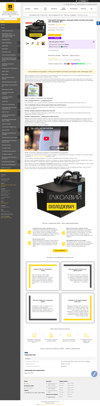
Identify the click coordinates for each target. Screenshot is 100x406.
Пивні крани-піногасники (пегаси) (8, 78)
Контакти (54, 8)
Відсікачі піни (5, 112)
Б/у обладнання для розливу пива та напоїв (9, 120)
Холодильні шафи (6, 148)
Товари (3, 27)
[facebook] (25, 353)
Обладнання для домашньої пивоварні (9, 133)
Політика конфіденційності (58, 404)
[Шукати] (18, 19)
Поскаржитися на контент (45, 404)
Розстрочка (74, 8)
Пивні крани (5, 74)
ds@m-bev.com (4, 203)
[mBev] (10, 7)
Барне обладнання (6, 42)
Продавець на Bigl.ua (50, 403)
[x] (27, 353)
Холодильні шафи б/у (7, 154)
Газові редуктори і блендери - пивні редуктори (9, 108)
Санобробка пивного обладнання (7, 97)
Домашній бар (5, 130)
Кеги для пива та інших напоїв (9, 137)
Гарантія (83, 8)
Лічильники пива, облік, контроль (8, 93)
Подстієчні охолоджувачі (70, 15)
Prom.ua (57, 401)
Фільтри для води (6, 145)
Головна (27, 8)
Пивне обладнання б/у (7, 30)
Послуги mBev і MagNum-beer (9, 127)
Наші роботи (63, 9)
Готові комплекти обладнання (9, 68)
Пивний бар (5, 45)
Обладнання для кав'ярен (8, 161)
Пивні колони (5, 71)
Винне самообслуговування (9, 164)
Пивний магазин (6, 39)
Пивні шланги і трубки (7, 89)
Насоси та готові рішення (8, 104)
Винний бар (5, 48)
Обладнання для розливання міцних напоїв (9, 141)
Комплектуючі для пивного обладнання (8, 115)
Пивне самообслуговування (9, 55)
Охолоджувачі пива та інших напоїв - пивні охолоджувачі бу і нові (9, 59)
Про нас (3, 24)
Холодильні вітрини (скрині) (9, 151)
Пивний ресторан (6, 52)
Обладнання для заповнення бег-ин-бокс (9, 157)
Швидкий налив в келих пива (9, 82)
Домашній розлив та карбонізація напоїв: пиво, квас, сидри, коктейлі (8, 35)
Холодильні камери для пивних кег (8, 64)
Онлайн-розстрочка (6, 167)
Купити (54, 35)
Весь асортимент (60, 250)
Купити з (52, 38)
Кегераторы (5, 101)
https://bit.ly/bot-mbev (6, 217)
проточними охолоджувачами (39, 156)
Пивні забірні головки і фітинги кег (9, 85)
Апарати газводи (6, 124)
